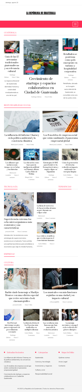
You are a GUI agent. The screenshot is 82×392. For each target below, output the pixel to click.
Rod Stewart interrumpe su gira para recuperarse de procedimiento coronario (12, 327)
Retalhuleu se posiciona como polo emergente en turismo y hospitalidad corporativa (70, 63)
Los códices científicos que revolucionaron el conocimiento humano (45, 238)
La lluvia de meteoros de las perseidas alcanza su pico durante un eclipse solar (46, 209)
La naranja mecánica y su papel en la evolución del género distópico (70, 326)
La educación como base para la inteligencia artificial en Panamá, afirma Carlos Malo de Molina (31, 168)
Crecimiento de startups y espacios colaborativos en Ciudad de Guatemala (41, 86)
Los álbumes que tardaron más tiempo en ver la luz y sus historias (12, 166)
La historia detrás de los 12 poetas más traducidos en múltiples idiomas (31, 326)
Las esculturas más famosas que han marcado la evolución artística (50, 326)
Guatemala (29, 71)
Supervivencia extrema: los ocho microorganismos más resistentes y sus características (18, 223)
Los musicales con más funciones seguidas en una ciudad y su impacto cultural (60, 295)
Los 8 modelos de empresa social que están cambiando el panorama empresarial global (60, 138)
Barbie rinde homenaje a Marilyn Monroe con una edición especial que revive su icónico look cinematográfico (22, 297)
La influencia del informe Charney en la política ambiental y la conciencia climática (21, 138)
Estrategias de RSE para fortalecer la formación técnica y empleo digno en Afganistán (50, 167)
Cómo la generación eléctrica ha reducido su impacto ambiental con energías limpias (70, 167)
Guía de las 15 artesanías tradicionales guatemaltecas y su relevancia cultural (11, 64)
